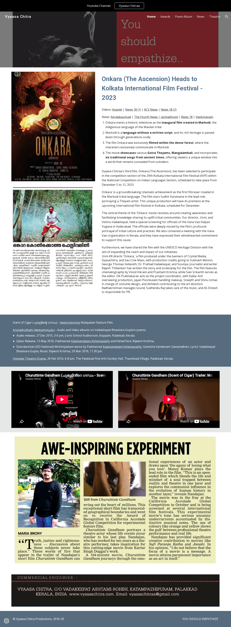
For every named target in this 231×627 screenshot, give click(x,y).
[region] (115, 6)
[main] (160, 88)
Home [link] (151, 17)
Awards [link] (165, 17)
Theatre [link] (214, 17)
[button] (226, 16)
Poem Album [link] (183, 17)
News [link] (200, 17)
